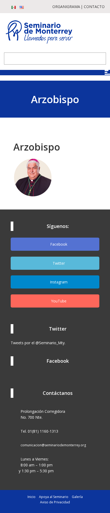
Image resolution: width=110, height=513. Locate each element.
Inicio (32, 497)
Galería (77, 497)
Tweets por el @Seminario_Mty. (38, 342)
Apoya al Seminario (53, 497)
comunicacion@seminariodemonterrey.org (53, 445)
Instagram (58, 281)
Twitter (58, 263)
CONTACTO (94, 6)
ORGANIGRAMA (66, 6)
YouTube (58, 301)
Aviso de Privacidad (55, 502)
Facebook (58, 244)
